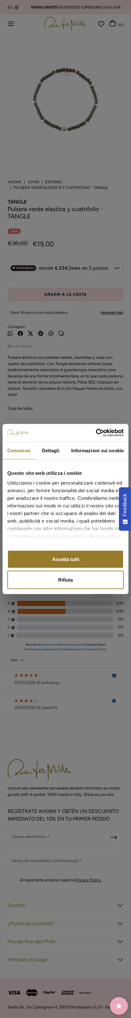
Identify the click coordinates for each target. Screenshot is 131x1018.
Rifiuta (65, 580)
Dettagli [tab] (50, 450)
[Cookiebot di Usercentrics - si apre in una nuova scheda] (96, 433)
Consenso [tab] (18, 450)
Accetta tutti (65, 559)
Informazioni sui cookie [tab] (97, 450)
